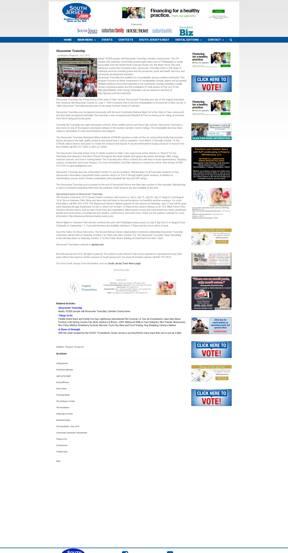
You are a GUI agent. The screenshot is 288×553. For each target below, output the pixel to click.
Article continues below (121, 270)
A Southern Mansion (64, 370)
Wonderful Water (63, 420)
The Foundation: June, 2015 (67, 426)
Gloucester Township (70, 308)
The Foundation (62, 408)
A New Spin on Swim (64, 414)
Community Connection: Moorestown (71, 433)
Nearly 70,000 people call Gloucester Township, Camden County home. (94, 311)
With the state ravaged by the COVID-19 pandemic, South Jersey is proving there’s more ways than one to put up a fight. (120, 333)
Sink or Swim (61, 389)
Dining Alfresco (62, 382)
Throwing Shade (63, 395)
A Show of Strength (69, 329)
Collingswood (62, 363)
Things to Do (65, 315)
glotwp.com (98, 244)
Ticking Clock (61, 452)
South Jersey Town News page (124, 263)
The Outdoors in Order (65, 401)
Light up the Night (63, 376)
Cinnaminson (61, 445)
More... (59, 461)
